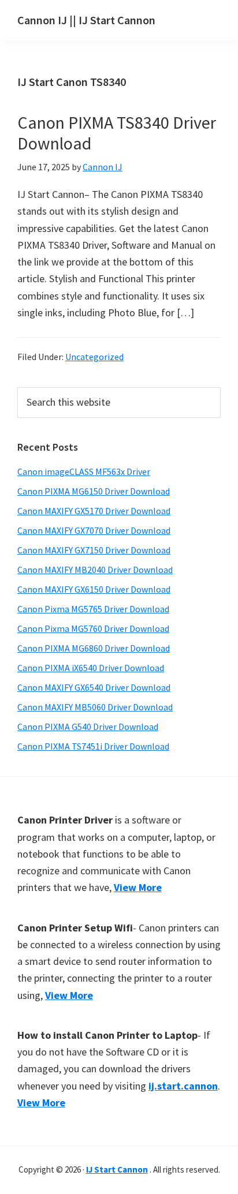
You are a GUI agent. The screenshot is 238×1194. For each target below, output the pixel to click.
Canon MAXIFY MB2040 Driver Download (95, 569)
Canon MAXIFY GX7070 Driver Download (93, 530)
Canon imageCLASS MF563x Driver (83, 471)
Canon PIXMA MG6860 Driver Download (93, 648)
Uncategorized (94, 356)
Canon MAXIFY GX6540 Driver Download (93, 687)
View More (138, 887)
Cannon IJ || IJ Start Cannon (86, 20)
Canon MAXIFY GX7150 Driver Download (93, 550)
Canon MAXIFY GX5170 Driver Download (93, 510)
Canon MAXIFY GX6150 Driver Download (93, 589)
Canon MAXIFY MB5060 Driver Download (95, 707)
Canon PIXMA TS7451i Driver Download (93, 746)
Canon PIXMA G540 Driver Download (87, 726)
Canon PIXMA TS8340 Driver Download (116, 132)
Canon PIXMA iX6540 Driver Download (90, 667)
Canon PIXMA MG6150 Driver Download (93, 491)
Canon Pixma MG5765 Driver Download (93, 609)
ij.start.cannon (183, 1085)
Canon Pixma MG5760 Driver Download (93, 628)
